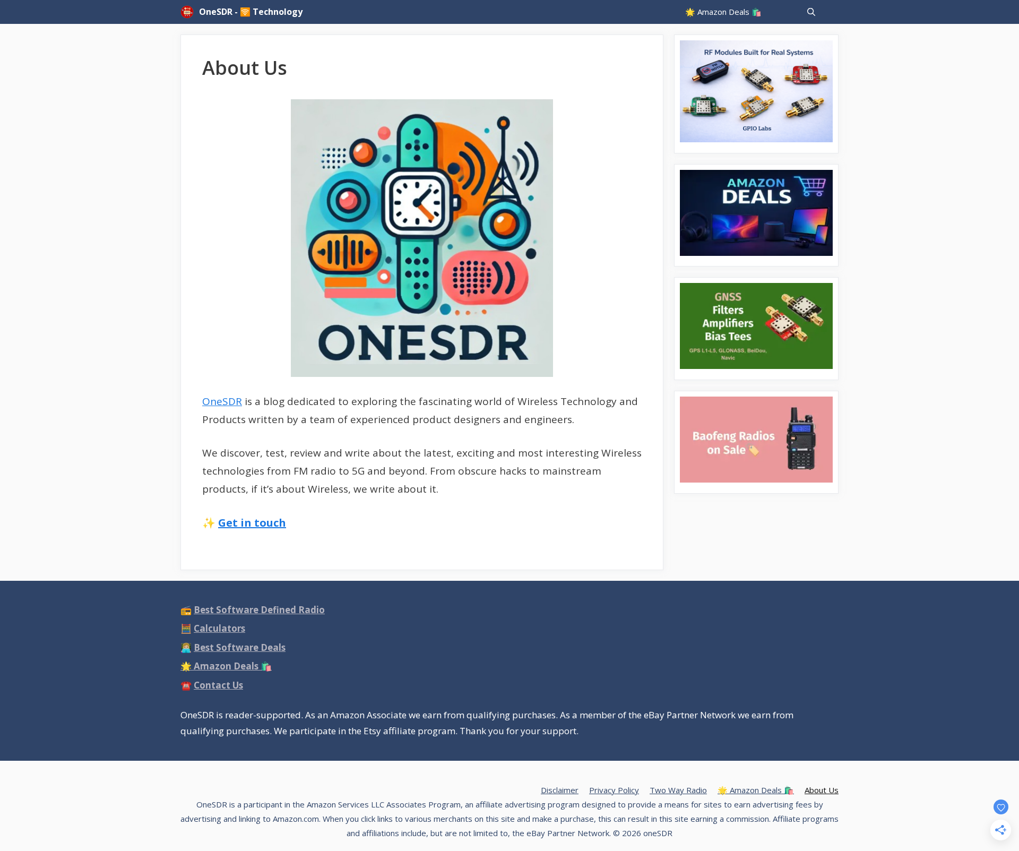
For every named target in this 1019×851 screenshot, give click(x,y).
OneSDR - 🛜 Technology (251, 12)
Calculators (219, 628)
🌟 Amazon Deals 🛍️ (723, 11)
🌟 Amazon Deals (226, 666)
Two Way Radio (678, 790)
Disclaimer (559, 790)
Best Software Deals (240, 647)
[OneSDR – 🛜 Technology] (189, 12)
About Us (822, 790)
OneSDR (222, 401)
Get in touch (252, 522)
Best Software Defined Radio (259, 610)
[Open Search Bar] (811, 12)
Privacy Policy (614, 790)
